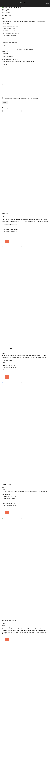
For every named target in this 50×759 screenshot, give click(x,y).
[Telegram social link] (9, 48)
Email (3, 91)
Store (21, 660)
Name (3, 84)
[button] (3, 241)
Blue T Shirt (5, 213)
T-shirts (8, 10)
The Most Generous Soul (16, 754)
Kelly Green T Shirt (8, 349)
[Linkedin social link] (7, 48)
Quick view (3, 244)
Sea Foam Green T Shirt (9, 620)
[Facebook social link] (3, 48)
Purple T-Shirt (6, 485)
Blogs (21, 657)
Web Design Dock (44, 754)
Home (3, 10)
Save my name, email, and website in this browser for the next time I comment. (20, 98)
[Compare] (3, 210)
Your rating (5, 64)
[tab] (19, 49)
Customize (7, 241)
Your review (5, 69)
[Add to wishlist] (3, 238)
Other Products (23, 665)
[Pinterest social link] (6, 48)
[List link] (41, 654)
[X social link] (4, 48)
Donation (22, 662)
